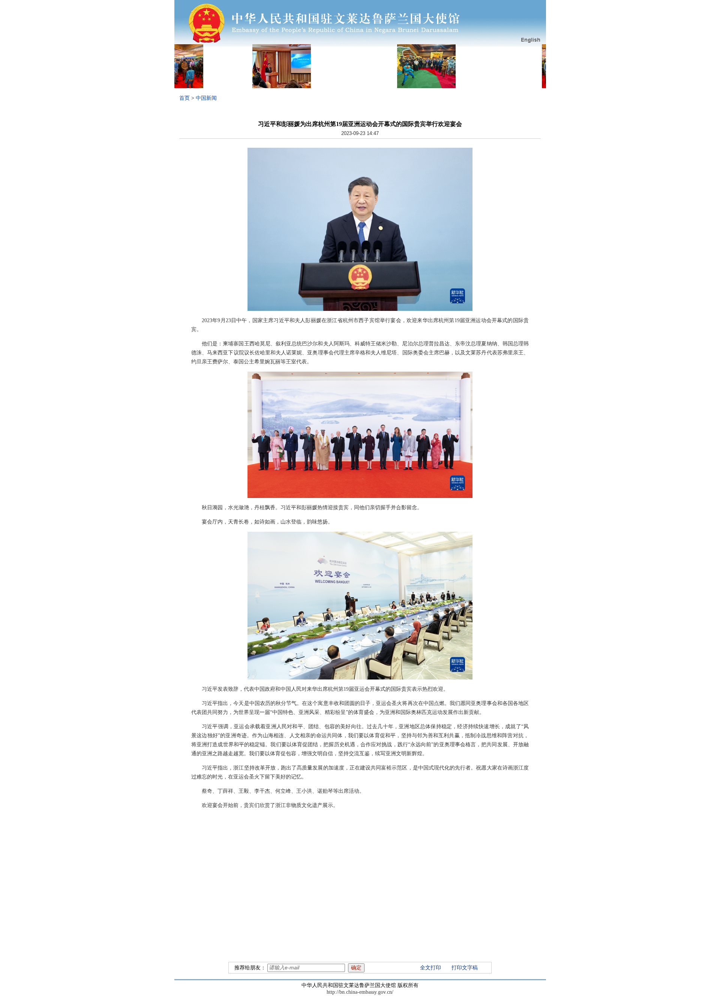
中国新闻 (206, 98)
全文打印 (430, 967)
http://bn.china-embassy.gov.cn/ (360, 992)
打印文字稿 (465, 967)
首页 (184, 98)
